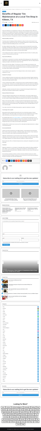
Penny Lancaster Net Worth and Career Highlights (17, 296)
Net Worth (4, 339)
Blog (3, 306)
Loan (3, 360)
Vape (3, 332)
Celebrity (4, 358)
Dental (4, 335)
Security (4, 377)
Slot (3, 348)
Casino (4, 318)
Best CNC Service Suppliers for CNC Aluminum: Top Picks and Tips (33, 209)
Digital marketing (5, 353)
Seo (3, 350)
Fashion (4, 313)
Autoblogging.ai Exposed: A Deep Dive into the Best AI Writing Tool (20, 284)
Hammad (32, 429)
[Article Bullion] (6, 3)
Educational (5, 345)
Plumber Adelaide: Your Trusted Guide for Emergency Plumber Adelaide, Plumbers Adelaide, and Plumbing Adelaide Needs (7, 210)
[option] (20, 263)
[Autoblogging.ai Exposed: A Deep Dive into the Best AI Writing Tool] (5, 286)
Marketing (4, 366)
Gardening (4, 369)
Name (3, 233)
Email (3, 238)
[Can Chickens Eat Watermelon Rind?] (5, 281)
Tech (23, 421)
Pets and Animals (7, 419)
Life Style (4, 361)
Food (32, 412)
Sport (4, 347)
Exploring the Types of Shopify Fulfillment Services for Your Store (20, 209)
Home (4, 9)
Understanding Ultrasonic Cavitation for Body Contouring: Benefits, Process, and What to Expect (21, 293)
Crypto (32, 409)
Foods (4, 337)
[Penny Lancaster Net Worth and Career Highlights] (5, 298)
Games (5, 414)
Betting (4, 321)
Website (22, 238)
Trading (4, 355)
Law (3, 334)
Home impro (24, 414)
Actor (4, 319)
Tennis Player (5, 368)
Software (13, 421)
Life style (4, 363)
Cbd (3, 329)
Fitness (4, 340)
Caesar (5, 22)
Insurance (4, 376)
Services (6, 9)
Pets (3, 371)
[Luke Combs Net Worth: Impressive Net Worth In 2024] (5, 290)
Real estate (4, 356)
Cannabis (10, 409)
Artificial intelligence (6, 327)
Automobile (4, 324)
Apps (3, 379)
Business (4, 308)
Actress (4, 342)
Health (4, 311)
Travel (4, 316)
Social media (5, 374)
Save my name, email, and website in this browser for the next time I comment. (15, 242)
